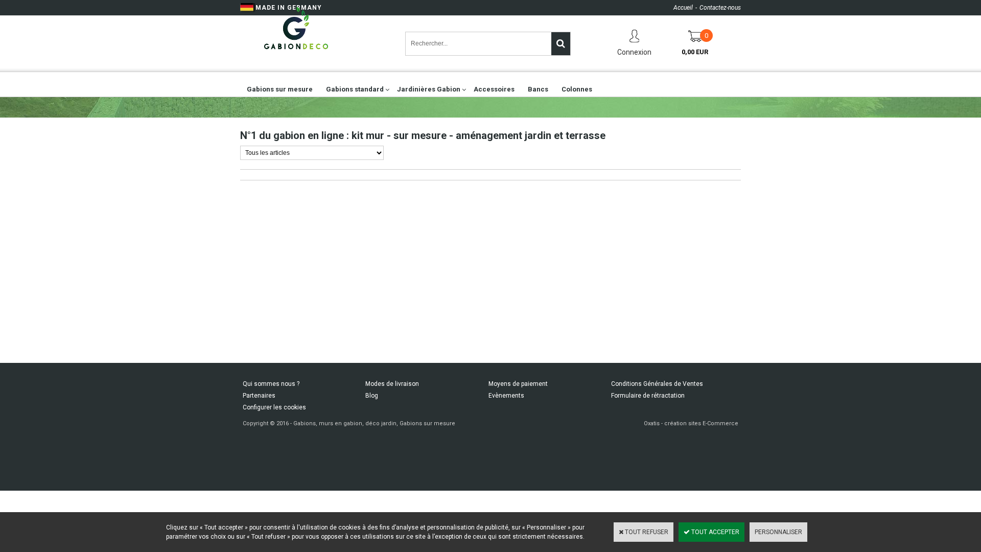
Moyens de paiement (518, 383)
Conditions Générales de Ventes (657, 383)
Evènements (506, 395)
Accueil (683, 7)
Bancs (538, 89)
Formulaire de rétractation (648, 395)
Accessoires (494, 89)
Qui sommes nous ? (271, 383)
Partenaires (259, 395)
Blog (371, 395)
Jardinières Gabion (428, 89)
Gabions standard (355, 89)
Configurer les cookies (274, 407)
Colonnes (577, 89)
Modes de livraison (392, 383)
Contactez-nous (720, 7)
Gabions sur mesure (280, 89)
